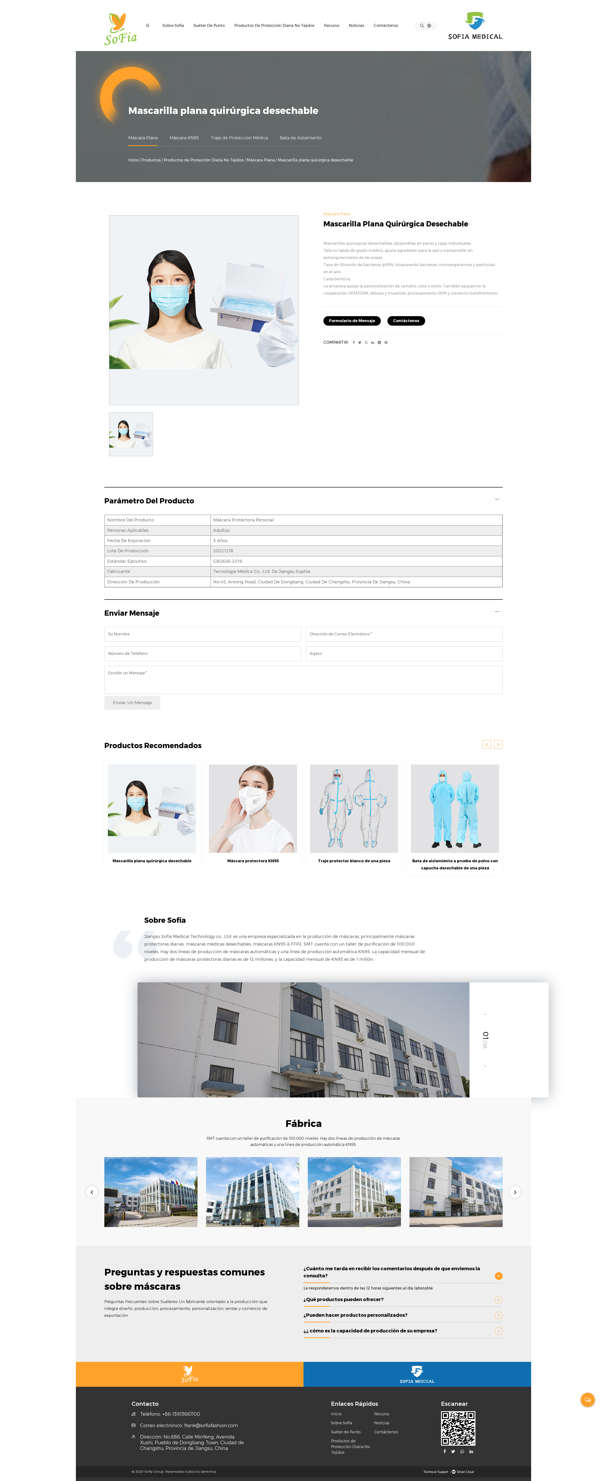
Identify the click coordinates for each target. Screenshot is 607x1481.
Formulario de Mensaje (352, 321)
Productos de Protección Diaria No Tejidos (274, 25)
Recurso (331, 25)
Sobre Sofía (173, 25)
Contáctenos (386, 25)
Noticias (356, 25)
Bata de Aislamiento (301, 138)
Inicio (133, 160)
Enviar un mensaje (132, 702)
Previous (92, 1192)
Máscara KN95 (184, 138)
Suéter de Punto (209, 25)
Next (515, 1192)
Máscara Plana (143, 138)
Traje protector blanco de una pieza (354, 861)
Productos (151, 160)
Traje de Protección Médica (239, 138)
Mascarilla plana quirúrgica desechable (152, 861)
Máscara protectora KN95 (253, 861)
